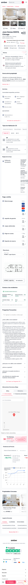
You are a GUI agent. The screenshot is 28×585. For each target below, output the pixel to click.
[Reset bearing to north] (4, 427)
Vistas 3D (22, 28)
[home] (4, 2)
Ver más (23, 214)
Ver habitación (19, 280)
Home (3, 6)
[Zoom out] (4, 425)
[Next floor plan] (23, 268)
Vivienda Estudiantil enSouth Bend (9, 528)
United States (10, 6)
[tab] (7, 393)
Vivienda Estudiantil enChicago (8, 525)
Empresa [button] (4, 569)
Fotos (6, 28)
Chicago (17, 6)
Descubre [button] (4, 572)
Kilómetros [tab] (20, 391)
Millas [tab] (7, 391)
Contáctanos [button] (5, 579)
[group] (14, 268)
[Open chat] (25, 582)
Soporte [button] (4, 575)
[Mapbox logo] (6, 430)
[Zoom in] (4, 423)
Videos (14, 28)
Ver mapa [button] (22, 43)
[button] (16, 2)
